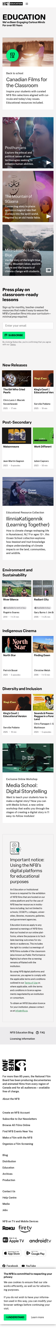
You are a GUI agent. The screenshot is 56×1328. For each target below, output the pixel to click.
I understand (15, 1317)
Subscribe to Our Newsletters (19, 1118)
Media (6, 1203)
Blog (5, 1155)
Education (24, 17)
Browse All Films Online (16, 1125)
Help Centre (9, 1197)
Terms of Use (31, 982)
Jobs (5, 1210)
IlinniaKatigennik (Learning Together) (27, 522)
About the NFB (11, 1098)
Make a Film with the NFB (17, 1137)
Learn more (37, 1317)
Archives (7, 1173)
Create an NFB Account (16, 1112)
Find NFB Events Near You (17, 1131)
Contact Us (8, 1191)
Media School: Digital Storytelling (26, 788)
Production (8, 1180)
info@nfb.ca (21, 1010)
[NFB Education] (12, 3)
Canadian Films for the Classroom (26, 82)
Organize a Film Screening (17, 1143)
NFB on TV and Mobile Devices (20, 1221)
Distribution (9, 1161)
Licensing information (22, 1038)
